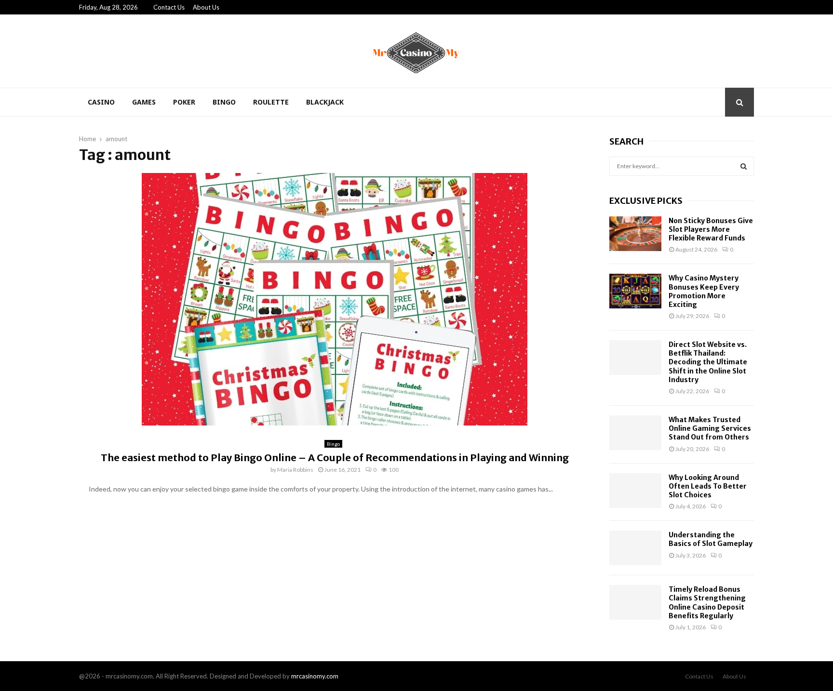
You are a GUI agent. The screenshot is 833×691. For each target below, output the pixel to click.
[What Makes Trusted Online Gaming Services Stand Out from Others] (635, 432)
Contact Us (169, 7)
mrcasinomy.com (314, 676)
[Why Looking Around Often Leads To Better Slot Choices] (635, 490)
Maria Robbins (295, 469)
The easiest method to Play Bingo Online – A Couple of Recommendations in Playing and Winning (335, 458)
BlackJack (325, 101)
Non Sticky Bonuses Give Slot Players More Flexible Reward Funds (711, 229)
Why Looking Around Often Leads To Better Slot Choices (708, 486)
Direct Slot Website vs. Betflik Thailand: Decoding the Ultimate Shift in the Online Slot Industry (708, 362)
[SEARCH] (743, 166)
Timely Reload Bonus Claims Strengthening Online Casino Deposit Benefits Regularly (707, 602)
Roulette (271, 101)
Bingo (224, 101)
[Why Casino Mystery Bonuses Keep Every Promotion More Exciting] (635, 291)
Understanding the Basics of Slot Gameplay (710, 539)
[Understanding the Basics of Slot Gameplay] (635, 548)
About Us (206, 7)
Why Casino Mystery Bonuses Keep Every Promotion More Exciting (704, 291)
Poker (184, 101)
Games (144, 101)
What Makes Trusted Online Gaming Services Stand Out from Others (710, 428)
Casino (101, 101)
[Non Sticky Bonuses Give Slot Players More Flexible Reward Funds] (635, 233)
